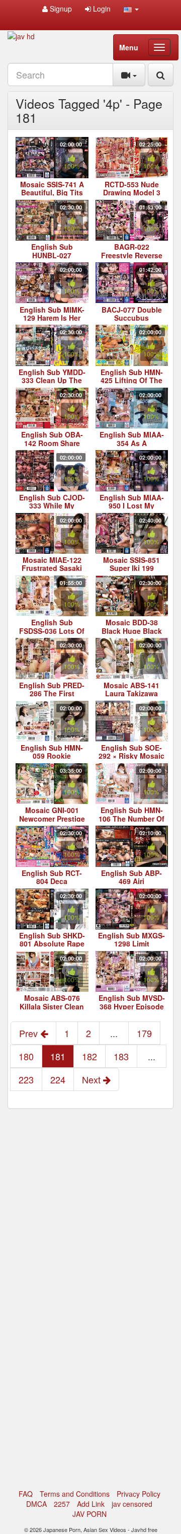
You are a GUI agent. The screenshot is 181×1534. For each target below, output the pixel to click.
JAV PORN (89, 1514)
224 (57, 1079)
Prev (29, 1033)
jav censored (132, 1504)
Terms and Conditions (75, 1494)
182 (89, 1056)
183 (121, 1056)
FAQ (26, 1494)
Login (101, 9)
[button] (131, 9)
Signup (60, 9)
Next (92, 1079)
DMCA (36, 1504)
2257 (62, 1504)
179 (144, 1033)
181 (57, 1056)
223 (26, 1079)
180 (26, 1056)
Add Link (91, 1504)
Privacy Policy (138, 1494)
